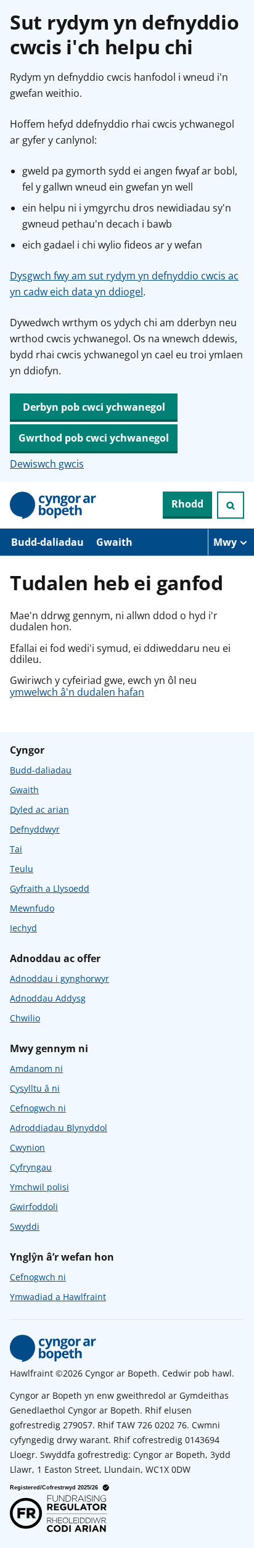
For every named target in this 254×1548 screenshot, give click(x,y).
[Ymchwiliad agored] (230, 505)
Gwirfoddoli (34, 1206)
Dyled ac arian (39, 809)
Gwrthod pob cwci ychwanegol (93, 438)
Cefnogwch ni (38, 1108)
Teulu (21, 869)
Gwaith (114, 542)
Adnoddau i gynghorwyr (59, 978)
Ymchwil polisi (39, 1187)
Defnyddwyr (35, 829)
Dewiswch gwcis (47, 464)
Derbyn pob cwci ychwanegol (94, 407)
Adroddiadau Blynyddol (58, 1128)
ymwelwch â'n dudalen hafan (77, 692)
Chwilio (25, 1018)
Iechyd (23, 928)
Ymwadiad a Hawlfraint (58, 1297)
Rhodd (187, 504)
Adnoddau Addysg (48, 998)
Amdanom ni (36, 1068)
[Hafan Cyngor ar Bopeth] (53, 505)
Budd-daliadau (47, 542)
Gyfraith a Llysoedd (49, 888)
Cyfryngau (31, 1167)
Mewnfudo (32, 908)
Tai (16, 849)
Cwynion (27, 1147)
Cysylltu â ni (35, 1088)
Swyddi (24, 1226)
